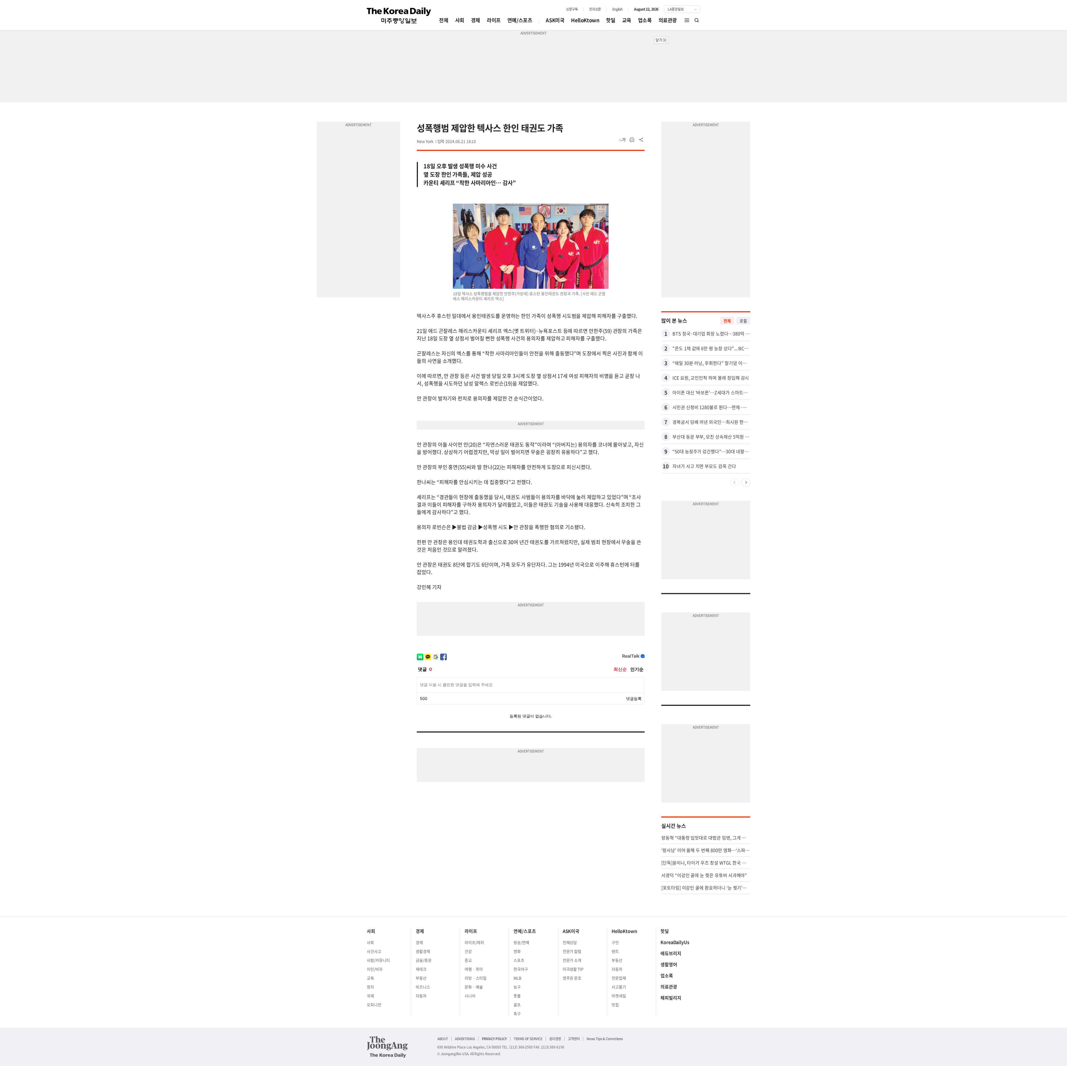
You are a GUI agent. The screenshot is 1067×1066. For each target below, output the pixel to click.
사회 (459, 20)
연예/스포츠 (519, 20)
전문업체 (619, 978)
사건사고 (374, 951)
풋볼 (517, 995)
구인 (615, 942)
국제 (370, 995)
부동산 (421, 978)
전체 (443, 20)
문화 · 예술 (474, 987)
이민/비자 (375, 969)
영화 (517, 951)
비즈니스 (423, 987)
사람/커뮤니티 (378, 960)
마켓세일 (619, 995)
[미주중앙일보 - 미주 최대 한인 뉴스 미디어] (399, 16)
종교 (468, 960)
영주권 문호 (572, 978)
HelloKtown (585, 20)
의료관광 (668, 20)
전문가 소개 (572, 960)
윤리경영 (555, 1038)
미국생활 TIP (573, 969)
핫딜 (610, 20)
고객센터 (574, 1038)
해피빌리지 (670, 997)
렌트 (615, 951)
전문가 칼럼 (572, 951)
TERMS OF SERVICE (528, 1038)
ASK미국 (555, 20)
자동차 (421, 995)
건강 (468, 951)
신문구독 (572, 9)
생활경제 (423, 951)
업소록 (645, 20)
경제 (475, 20)
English (617, 9)
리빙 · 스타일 (476, 978)
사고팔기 (619, 987)
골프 (517, 1004)
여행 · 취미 (474, 969)
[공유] (641, 139)
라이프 (494, 20)
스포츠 (518, 960)
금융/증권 (424, 960)
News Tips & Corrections (605, 1038)
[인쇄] (632, 139)
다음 (745, 482)
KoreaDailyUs (674, 942)
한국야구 (520, 969)
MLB (517, 978)
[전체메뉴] (687, 20)
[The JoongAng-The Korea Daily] (387, 1047)
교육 (626, 20)
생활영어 (668, 964)
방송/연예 (521, 942)
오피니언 (374, 1004)
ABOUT (442, 1038)
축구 (517, 1013)
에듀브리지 (670, 953)
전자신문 (595, 9)
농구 (517, 987)
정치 (370, 987)
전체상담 (570, 942)
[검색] (697, 20)
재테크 (421, 969)
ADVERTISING (465, 1038)
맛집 (615, 1004)
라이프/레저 (474, 942)
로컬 (743, 320)
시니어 (470, 995)
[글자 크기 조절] (622, 139)
